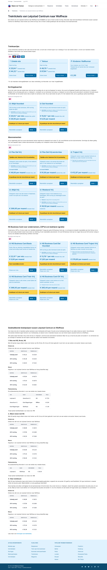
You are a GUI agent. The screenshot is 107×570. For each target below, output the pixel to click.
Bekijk (31, 129)
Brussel (57, 556)
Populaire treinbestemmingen (63, 542)
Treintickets (14, 10)
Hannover (80, 551)
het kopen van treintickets (24, 533)
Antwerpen (58, 546)
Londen (57, 554)
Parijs (56, 551)
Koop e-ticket (29, 75)
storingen (10, 1)
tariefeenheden (20, 410)
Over (91, 5)
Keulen (56, 559)
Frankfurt (80, 546)
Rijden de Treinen (19, 565)
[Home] (9, 10)
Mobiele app (11, 546)
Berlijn (56, 549)
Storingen (10, 551)
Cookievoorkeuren (27, 567)
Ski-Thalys (81, 559)
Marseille (80, 556)
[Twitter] (82, 566)
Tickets (66, 5)
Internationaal (74, 5)
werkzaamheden (17, 1)
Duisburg (80, 549)
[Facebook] (85, 566)
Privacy (19, 567)
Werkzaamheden (12, 554)
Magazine (34, 556)
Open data (14, 567)
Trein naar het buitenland (38, 549)
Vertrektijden (59, 5)
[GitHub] (98, 566)
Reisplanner (50, 5)
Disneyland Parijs (82, 554)
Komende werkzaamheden (38, 551)
